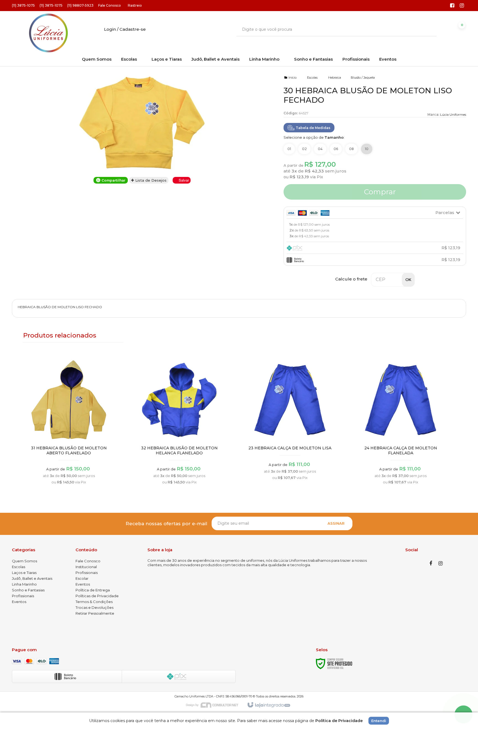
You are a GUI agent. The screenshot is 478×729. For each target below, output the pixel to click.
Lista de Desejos (150, 180)
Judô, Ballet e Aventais (32, 578)
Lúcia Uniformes (453, 114)
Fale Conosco (109, 5)
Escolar (82, 578)
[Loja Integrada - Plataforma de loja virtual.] (268, 705)
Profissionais (23, 596)
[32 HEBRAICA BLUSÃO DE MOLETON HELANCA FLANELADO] (179, 423)
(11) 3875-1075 (23, 5)
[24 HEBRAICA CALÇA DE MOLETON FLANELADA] (400, 423)
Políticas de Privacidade (97, 596)
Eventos (19, 601)
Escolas (312, 77)
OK (408, 279)
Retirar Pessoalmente (95, 613)
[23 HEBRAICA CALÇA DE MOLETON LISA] (290, 421)
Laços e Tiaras (24, 572)
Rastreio (135, 5)
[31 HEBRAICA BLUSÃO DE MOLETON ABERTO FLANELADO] (69, 423)
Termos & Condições (94, 601)
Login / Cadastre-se (125, 29)
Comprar (379, 191)
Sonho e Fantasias (28, 590)
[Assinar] (335, 523)
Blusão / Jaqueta (363, 77)
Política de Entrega (93, 590)
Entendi (378, 720)
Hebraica (334, 77)
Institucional (86, 567)
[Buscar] (428, 29)
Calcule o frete (351, 279)
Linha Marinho (24, 584)
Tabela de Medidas (313, 128)
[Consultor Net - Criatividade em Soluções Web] (215, 705)
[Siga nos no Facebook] (452, 6)
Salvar (184, 180)
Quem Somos (24, 561)
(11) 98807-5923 (80, 5)
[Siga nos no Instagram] (462, 6)
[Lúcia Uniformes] (48, 33)
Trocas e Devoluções (94, 607)
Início (293, 77)
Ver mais (68, 454)
